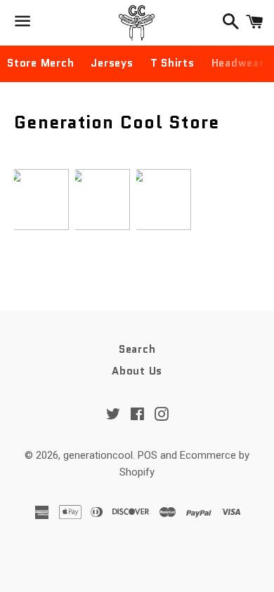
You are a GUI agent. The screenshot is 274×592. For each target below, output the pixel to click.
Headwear (237, 63)
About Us (137, 371)
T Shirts (172, 63)
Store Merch (40, 63)
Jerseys (112, 63)
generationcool (98, 455)
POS (147, 455)
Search (137, 349)
